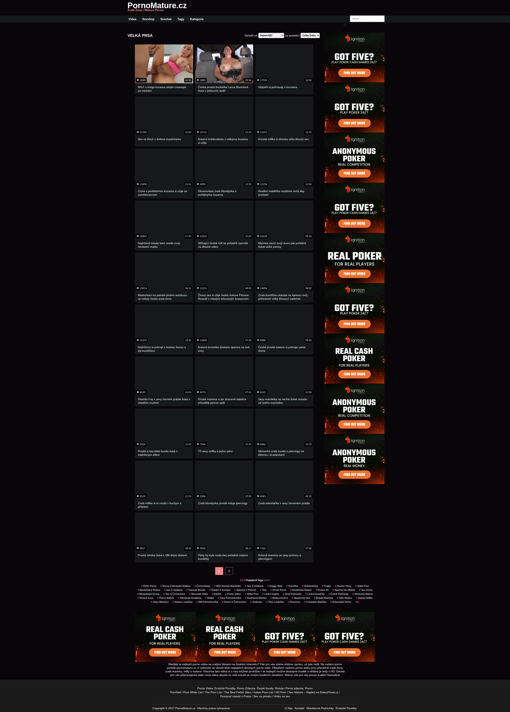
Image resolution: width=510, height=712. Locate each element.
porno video (233, 594)
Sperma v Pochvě (245, 590)
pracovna (294, 602)
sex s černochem (174, 594)
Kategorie (197, 19)
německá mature (362, 594)
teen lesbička (275, 602)
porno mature (165, 598)
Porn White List (192, 692)
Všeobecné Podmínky (320, 708)
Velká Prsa (251, 594)
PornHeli (175, 692)
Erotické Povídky (225, 688)
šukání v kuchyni (219, 590)
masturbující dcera (148, 594)
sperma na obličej (343, 590)
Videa (132, 19)
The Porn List (213, 692)
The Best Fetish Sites (237, 692)
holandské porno (340, 602)
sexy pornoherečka (229, 598)
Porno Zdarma (246, 688)
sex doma (365, 590)
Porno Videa (205, 688)
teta (263, 590)
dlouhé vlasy (343, 586)
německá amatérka (189, 598)
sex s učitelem (254, 586)
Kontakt (299, 708)
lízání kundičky (315, 594)
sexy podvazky (292, 594)
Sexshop (148, 19)
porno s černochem (234, 602)
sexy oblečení (160, 602)
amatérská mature (301, 590)
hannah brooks (195, 590)
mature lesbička (182, 602)
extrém (216, 594)
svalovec (256, 602)
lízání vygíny (270, 594)
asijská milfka (364, 598)
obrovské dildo (198, 594)
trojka (326, 586)
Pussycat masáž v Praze (235, 696)
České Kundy (265, 688)
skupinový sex (301, 598)
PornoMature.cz (157, 8)
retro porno (148, 586)
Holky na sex (282, 696)
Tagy (181, 19)
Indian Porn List (263, 692)
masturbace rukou (149, 590)
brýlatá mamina (323, 598)
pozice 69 (322, 590)
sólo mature (344, 598)
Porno (289, 688)
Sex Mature (296, 692)
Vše (357, 602)
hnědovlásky (310, 586)
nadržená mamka (255, 598)
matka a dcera (279, 598)
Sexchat (166, 19)
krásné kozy (145, 598)
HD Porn (281, 692)
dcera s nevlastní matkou (175, 586)
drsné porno (278, 590)
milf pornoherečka (207, 602)
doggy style (274, 586)
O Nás (289, 708)
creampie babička (315, 602)
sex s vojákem (173, 590)
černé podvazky (338, 594)
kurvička (292, 586)
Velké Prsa (362, 586)
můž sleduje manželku (227, 586)
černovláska (202, 586)
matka (209, 598)
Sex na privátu (262, 696)
